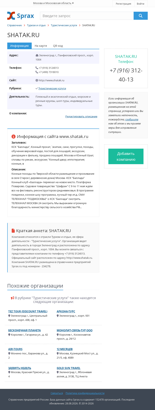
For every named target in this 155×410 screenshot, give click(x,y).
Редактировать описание (81, 116)
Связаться (57, 393)
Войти (140, 3)
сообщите (131, 119)
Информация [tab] (19, 46)
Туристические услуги (64, 25)
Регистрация (123, 3)
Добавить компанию (126, 156)
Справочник (14, 25)
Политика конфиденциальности (85, 393)
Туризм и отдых (36, 25)
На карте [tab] (41, 46)
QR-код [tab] (58, 46)
